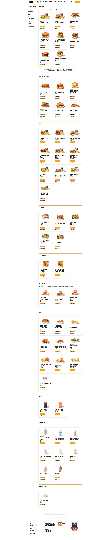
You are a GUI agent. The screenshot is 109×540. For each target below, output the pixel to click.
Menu (38, 1)
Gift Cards (51, 1)
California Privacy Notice (53, 537)
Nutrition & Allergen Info (49, 513)
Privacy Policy (32, 533)
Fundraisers (32, 530)
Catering (46, 1)
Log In (72, 1)
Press (31, 532)
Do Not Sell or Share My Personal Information (61, 537)
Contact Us (32, 528)
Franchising (60, 1)
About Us (65, 1)
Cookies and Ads (43, 537)
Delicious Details (42, 28)
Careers (55, 1)
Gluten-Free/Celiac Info (60, 513)
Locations (42, 1)
